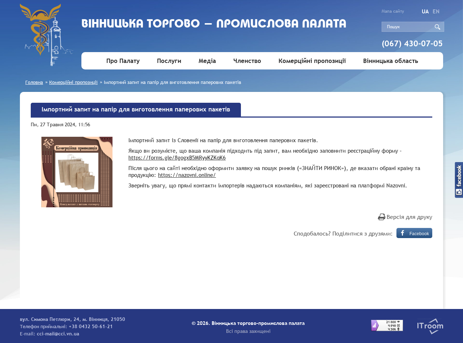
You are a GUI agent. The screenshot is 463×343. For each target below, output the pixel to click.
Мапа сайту (393, 11)
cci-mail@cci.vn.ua (58, 333)
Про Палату (123, 61)
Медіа (207, 61)
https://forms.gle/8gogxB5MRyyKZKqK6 (177, 157)
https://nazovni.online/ (187, 174)
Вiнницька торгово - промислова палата (214, 24)
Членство (247, 61)
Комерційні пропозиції (312, 61)
